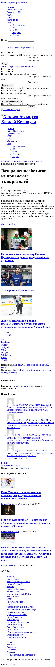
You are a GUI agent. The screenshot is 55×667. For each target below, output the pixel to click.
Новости (37, 161)
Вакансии (11, 647)
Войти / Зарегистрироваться (20, 47)
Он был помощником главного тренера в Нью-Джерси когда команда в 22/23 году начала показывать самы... (29, 410)
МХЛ (15, 30)
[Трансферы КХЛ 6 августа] (16, 285)
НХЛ (9, 17)
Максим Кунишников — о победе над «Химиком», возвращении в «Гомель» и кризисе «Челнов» (25, 523)
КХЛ (9, 15)
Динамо (10, 7)
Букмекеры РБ (14, 12)
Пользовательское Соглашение (21, 655)
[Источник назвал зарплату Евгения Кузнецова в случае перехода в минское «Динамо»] (16, 249)
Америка (16, 32)
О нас (9, 642)
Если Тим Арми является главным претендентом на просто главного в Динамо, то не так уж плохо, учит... (30, 440)
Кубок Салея (7, 565)
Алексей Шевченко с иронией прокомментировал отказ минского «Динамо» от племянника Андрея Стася (25, 323)
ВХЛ (14, 27)
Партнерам (12, 650)
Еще (9, 22)
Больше (4, 463)
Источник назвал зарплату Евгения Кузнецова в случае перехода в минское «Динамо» (25, 257)
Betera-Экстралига (15, 9)
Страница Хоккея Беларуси (14, 161)
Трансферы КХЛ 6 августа (17, 290)
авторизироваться (21, 386)
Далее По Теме (8, 224)
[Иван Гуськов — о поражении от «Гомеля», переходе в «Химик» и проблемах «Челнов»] (8, 487)
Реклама (11, 652)
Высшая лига (18, 25)
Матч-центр (12, 20)
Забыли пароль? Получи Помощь (17, 66)
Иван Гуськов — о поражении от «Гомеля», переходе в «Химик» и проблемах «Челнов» (21, 495)
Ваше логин (33, 82)
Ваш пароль (33, 60)
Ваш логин (33, 57)
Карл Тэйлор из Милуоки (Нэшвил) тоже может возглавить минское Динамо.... (30, 454)
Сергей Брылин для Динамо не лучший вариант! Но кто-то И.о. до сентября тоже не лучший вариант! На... (30, 425)
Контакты (24, 468)
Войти (4, 2)
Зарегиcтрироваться (17, 2)
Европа (15, 35)
